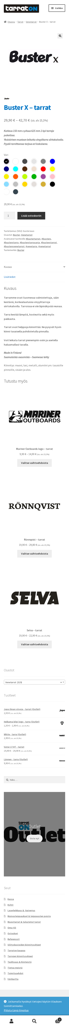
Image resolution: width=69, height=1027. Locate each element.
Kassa (11, 899)
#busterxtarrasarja (30, 242)
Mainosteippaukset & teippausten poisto (29, 916)
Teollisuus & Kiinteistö (19, 961)
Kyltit (10, 904)
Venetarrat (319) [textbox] (33, 682)
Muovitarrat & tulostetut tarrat (24, 921)
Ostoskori (13, 933)
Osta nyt (34, 838)
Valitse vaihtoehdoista (34, 462)
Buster (16, 234)
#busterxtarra (11, 242)
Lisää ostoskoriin (31, 215)
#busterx (46, 238)
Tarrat (20, 21)
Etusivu (11, 21)
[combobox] (34, 682)
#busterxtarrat (49, 242)
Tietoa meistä (15, 967)
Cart (53, 1018)
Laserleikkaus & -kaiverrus (21, 910)
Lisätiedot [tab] (10, 276)
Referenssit (14, 939)
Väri (6, 154)
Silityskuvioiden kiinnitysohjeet (24, 944)
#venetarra (31, 246)
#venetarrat (44, 246)
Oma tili (12, 927)
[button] (60, 36)
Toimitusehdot (15, 973)
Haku (34, 1021)
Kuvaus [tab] (8, 266)
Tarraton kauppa (16, 950)
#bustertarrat (33, 238)
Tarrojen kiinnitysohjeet (20, 956)
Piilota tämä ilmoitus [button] (16, 1010)
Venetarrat (31, 21)
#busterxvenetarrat (14, 246)
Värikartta (13, 979)
